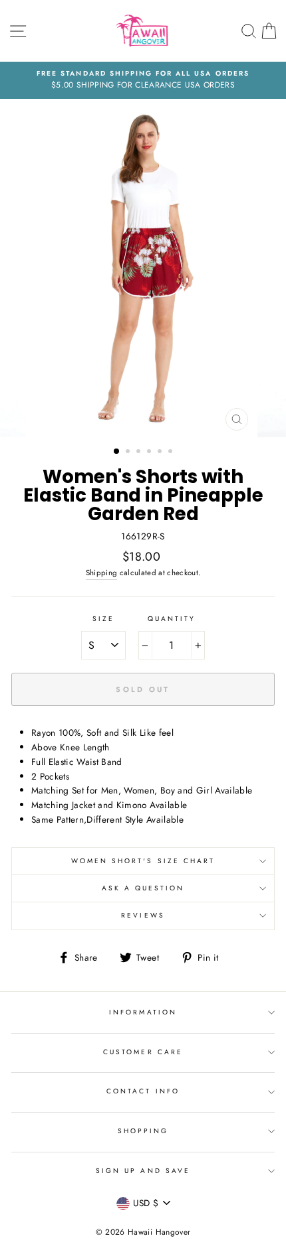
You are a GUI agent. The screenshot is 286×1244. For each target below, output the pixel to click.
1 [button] (117, 452)
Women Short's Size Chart (143, 861)
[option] (143, 80)
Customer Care (143, 1052)
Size (103, 619)
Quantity (172, 619)
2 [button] (129, 452)
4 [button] (150, 452)
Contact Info (143, 1091)
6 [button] (171, 452)
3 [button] (139, 452)
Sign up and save (143, 1171)
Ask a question (143, 888)
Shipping (102, 572)
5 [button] (161, 452)
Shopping (143, 1131)
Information (143, 1012)
